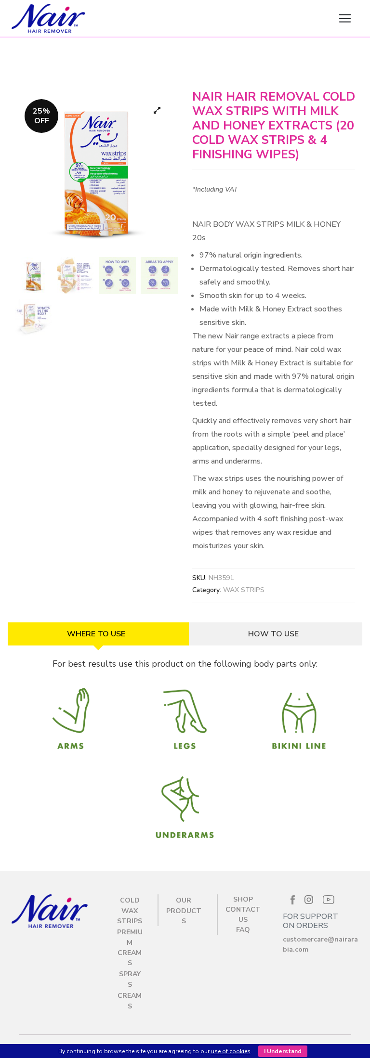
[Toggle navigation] (344, 18)
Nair (209, 18)
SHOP (243, 899)
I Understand (283, 1051)
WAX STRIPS (243, 589)
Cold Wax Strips (129, 911)
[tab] (98, 633)
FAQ (243, 929)
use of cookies (231, 1051)
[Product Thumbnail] (157, 110)
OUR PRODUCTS (183, 911)
